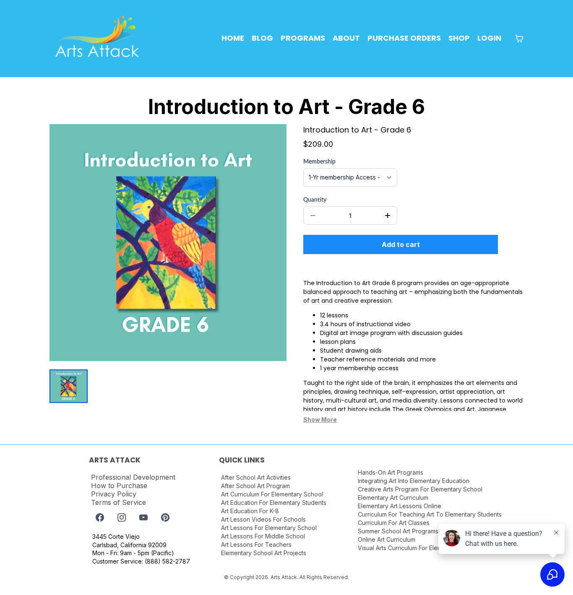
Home (232, 38)
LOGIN (489, 38)
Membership (319, 162)
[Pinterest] (165, 517)
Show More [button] (320, 419)
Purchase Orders (404, 38)
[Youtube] (143, 517)
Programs (303, 38)
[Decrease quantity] (313, 215)
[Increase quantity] (387, 215)
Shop (459, 38)
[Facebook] (100, 517)
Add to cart (401, 244)
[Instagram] (122, 517)
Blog (262, 38)
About (346, 38)
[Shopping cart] (519, 38)
